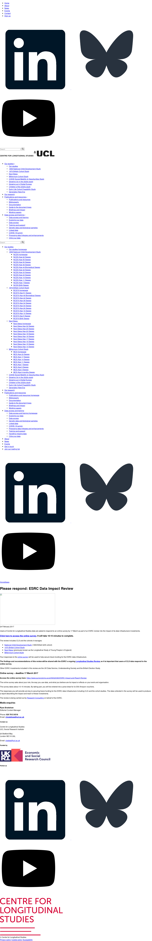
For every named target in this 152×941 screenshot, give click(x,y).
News (6, 8)
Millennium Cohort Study (14, 652)
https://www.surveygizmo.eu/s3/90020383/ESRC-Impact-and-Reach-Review (57, 678)
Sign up (7, 16)
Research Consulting (35, 698)
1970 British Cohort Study (14, 647)
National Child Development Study (18, 645)
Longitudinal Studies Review (88, 661)
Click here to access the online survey (18, 635)
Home (6, 3)
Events (7, 10)
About (6, 5)
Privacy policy (5, 939)
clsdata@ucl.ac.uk (12, 740)
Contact (7, 13)
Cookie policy (16, 939)
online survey (23, 657)
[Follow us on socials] (35, 89)
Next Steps (8, 650)
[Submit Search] (23, 149)
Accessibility (28, 939)
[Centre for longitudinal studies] (44, 155)
